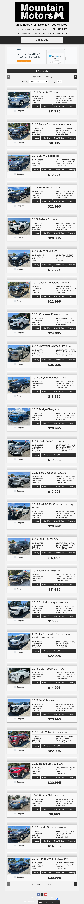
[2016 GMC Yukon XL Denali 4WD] (19, 739)
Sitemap (41, 898)
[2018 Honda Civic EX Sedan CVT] (19, 834)
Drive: (34, 102)
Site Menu (42, 39)
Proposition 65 (62, 898)
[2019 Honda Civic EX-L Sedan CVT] (19, 866)
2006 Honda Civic (48, 795)
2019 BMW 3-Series (46, 155)
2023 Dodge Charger (46, 409)
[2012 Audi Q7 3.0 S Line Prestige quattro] (19, 131)
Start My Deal (59, 106)
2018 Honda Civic (49, 827)
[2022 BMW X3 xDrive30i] (19, 226)
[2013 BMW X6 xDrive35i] (19, 258)
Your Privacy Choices (49, 898)
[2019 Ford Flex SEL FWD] (19, 546)
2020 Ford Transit (51, 635)
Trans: (58, 100)
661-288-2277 (59, 33)
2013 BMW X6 (44, 250)
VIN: (57, 96)
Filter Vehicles (42, 71)
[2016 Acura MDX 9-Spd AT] (19, 100)
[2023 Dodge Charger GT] (19, 417)
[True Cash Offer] (42, 55)
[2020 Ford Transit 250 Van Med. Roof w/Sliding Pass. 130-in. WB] (19, 641)
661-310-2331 (60, 29)
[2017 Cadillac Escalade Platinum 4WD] (19, 290)
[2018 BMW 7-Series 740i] (19, 195)
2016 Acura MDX (46, 92)
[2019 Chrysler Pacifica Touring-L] (19, 385)
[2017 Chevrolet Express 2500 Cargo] (19, 353)
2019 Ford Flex (45, 538)
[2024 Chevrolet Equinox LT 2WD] (19, 321)
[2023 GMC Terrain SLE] (19, 708)
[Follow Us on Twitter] (42, 894)
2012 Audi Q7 (52, 124)
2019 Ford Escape (49, 441)
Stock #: (35, 96)
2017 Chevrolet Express (51, 345)
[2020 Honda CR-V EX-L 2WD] (19, 771)
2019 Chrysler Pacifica (50, 377)
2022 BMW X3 (45, 219)
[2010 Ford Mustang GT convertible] (19, 610)
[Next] (75, 77)
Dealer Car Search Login (24, 898)
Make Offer (46, 106)
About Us (37, 897)
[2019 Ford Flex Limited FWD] (19, 578)
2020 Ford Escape (49, 472)
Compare (20, 111)
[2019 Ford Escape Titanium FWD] (19, 448)
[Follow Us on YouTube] (45, 894)
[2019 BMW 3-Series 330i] (19, 163)
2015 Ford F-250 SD (52, 506)
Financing (71, 106)
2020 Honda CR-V (47, 763)
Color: (34, 100)
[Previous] (8, 77)
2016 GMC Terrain (48, 668)
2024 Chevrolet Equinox (50, 314)
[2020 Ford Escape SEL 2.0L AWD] (19, 480)
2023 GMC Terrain (45, 700)
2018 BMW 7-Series (46, 187)
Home (32, 897)
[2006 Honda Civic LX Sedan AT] (19, 803)
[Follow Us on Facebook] (38, 894)
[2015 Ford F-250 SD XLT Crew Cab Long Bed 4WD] (19, 511)
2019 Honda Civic (50, 858)
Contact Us (42, 897)
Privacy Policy (49, 897)
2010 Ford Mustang (50, 602)
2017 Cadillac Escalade (52, 282)
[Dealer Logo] (42, 14)
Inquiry (36, 106)
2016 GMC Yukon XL (49, 732)
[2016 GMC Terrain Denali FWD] (19, 676)
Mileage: (59, 102)
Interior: (35, 98)
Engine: (58, 98)
